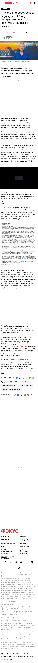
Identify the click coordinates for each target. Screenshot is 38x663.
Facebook (26, 127)
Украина (5, 9)
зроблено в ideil (7, 659)
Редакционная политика (7, 558)
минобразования (26, 385)
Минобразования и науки (12, 389)
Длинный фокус (8, 543)
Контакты (29, 656)
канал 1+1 (25, 382)
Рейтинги (5, 540)
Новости (5, 536)
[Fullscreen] (34, 225)
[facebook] (5, 562)
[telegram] (16, 562)
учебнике (24, 346)
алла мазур (13, 382)
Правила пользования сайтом (7, 552)
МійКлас (5, 344)
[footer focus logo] (9, 531)
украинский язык (9, 385)
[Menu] (2, 3)
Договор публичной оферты (25, 552)
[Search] (35, 3)
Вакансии (24, 546)
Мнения (23, 536)
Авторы (23, 543)
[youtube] (21, 562)
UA (31, 3)
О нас (3, 546)
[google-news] (32, 562)
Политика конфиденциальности (13, 656)
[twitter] (10, 562)
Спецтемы (24, 540)
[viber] (26, 562)
